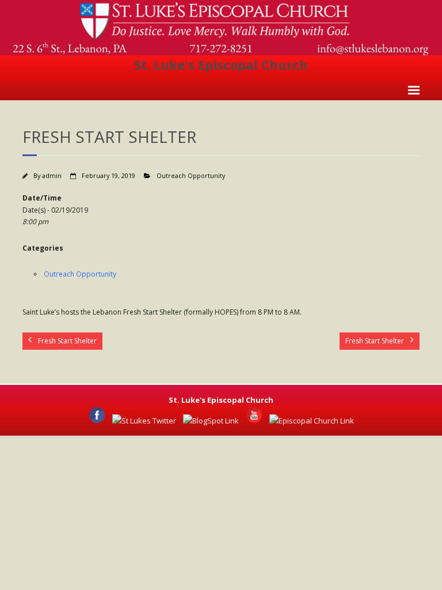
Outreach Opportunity (191, 175)
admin (52, 175)
